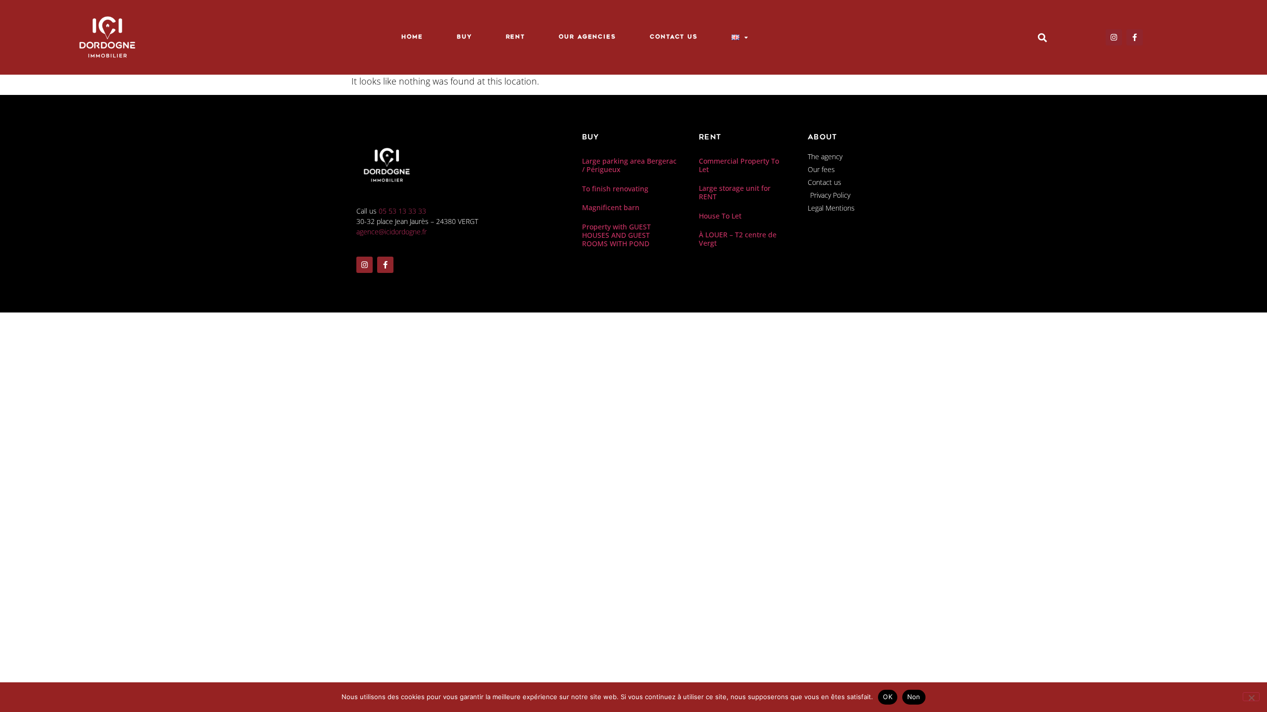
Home (412, 37)
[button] (1042, 37)
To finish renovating (615, 188)
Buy (464, 37)
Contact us (674, 37)
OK (887, 697)
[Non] (1251, 696)
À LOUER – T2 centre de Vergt (738, 239)
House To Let (720, 216)
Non (914, 697)
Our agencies (587, 37)
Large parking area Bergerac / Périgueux (629, 165)
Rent (516, 37)
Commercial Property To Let (739, 165)
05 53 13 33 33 (402, 211)
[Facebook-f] (1134, 37)
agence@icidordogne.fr (391, 231)
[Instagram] (1114, 37)
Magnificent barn (610, 207)
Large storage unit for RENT (735, 192)
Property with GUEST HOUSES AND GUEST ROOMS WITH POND (616, 235)
